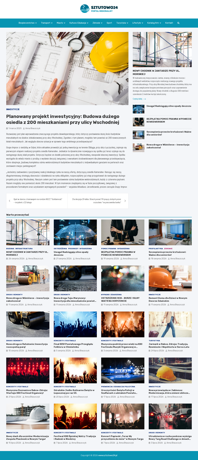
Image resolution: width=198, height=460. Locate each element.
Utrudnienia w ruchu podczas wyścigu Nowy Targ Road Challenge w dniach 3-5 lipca (170, 439)
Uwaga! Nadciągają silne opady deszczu (169, 106)
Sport (109, 23)
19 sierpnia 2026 (111, 258)
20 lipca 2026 (62, 397)
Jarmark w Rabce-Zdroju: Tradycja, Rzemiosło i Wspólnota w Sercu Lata (169, 345)
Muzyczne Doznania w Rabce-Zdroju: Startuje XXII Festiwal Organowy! (27, 391)
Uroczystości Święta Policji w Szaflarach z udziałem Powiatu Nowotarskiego (118, 393)
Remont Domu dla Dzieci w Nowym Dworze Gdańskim (168, 299)
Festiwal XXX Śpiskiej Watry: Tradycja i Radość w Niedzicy (75, 437)
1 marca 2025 (15, 128)
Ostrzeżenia (60, 249)
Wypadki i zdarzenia (111, 295)
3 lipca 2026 (157, 443)
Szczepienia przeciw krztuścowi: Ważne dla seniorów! (167, 253)
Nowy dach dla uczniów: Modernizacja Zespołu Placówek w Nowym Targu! (27, 437)
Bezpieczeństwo (26, 23)
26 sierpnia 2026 (16, 258)
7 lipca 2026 (62, 443)
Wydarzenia (86, 249)
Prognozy (73, 249)
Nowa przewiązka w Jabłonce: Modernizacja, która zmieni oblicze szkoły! (168, 393)
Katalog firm (153, 23)
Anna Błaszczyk (32, 128)
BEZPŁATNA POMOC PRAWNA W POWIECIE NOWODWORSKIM (118, 253)
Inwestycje (13, 109)
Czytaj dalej (138, 99)
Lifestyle (136, 23)
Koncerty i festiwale (65, 341)
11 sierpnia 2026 (16, 304)
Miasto (60, 23)
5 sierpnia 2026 (63, 350)
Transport (45, 23)
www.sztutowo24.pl (107, 455)
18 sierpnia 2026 (159, 258)
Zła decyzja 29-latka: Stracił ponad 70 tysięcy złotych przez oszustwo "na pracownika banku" (96, 201)
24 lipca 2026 (157, 350)
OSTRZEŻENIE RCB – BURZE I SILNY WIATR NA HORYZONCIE (120, 299)
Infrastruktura (24, 249)
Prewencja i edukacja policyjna (118, 387)
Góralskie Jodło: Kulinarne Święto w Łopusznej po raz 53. (74, 391)
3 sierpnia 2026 (110, 350)
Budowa (10, 249)
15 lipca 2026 (15, 443)
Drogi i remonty (14, 295)
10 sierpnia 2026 (16, 350)
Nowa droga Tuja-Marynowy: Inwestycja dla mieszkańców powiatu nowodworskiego (75, 301)
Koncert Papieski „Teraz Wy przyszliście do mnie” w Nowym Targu (122, 437)
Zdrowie (96, 23)
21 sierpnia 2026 (64, 258)
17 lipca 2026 (109, 397)
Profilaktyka (156, 249)
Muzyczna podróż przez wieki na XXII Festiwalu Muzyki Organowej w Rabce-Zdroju (121, 347)
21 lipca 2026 (15, 397)
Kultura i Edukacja (78, 23)
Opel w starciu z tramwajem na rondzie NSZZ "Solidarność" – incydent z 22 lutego (38, 201)
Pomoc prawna (108, 249)
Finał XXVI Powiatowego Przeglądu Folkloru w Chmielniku (73, 345)
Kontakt (169, 23)
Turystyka (121, 23)
